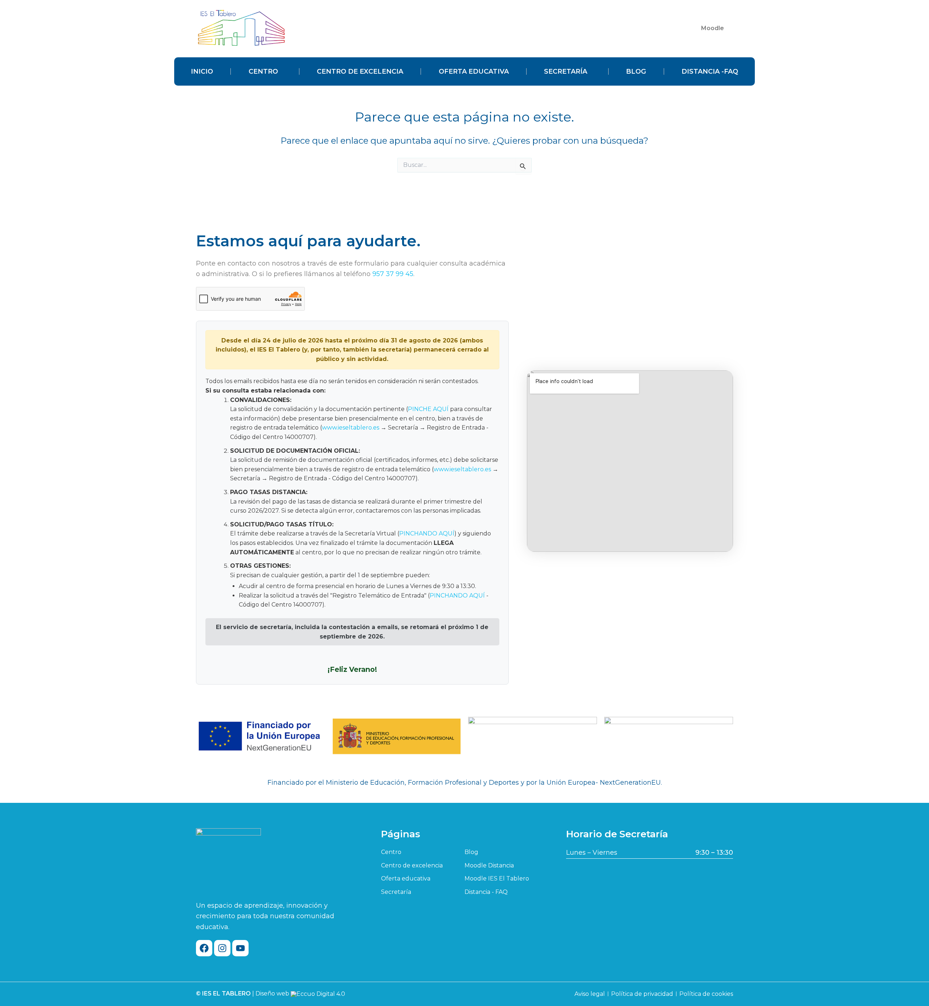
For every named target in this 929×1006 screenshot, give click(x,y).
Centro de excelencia (360, 71)
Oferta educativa (474, 71)
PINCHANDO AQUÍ (426, 533)
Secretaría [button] (565, 71)
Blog (636, 71)
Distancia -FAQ (710, 71)
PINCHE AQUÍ (428, 409)
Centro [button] (263, 71)
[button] (714, 28)
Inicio (202, 71)
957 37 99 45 (392, 274)
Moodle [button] (712, 28)
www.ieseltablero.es (350, 427)
